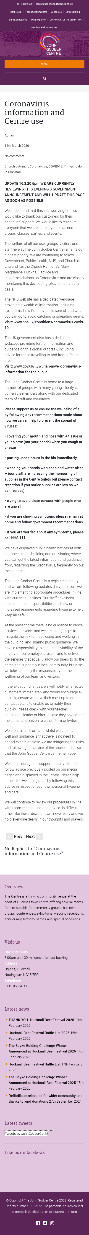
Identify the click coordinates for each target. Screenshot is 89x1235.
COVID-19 (56, 166)
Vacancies (56, 11)
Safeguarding (73, 11)
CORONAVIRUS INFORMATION (65, 19)
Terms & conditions (17, 19)
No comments (14, 156)
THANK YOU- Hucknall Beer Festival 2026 (41, 1019)
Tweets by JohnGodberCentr (26, 1133)
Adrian (9, 135)
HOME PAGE (15, 11)
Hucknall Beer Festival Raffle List (34, 1064)
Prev (15, 836)
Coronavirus (38, 166)
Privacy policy (38, 19)
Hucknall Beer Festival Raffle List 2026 (39, 1032)
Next (33, 836)
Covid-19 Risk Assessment (44, 27)
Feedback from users (36, 11)
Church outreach (16, 166)
